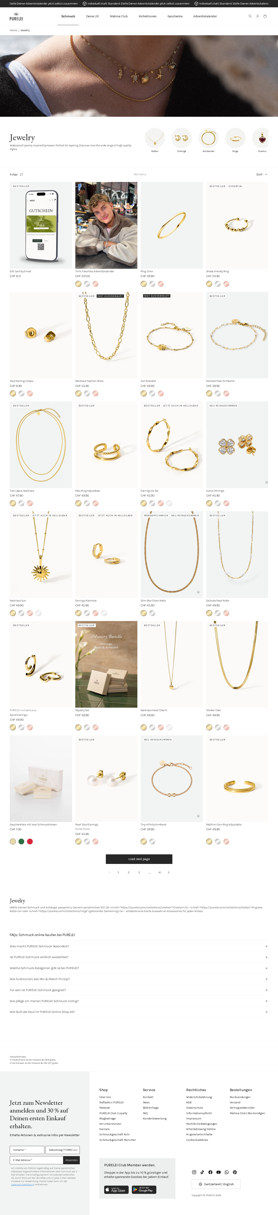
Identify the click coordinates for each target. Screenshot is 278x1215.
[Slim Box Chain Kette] (172, 554)
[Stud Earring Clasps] (41, 335)
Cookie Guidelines (197, 1140)
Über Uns (105, 1097)
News (146, 1102)
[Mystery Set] (106, 664)
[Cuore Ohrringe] (237, 444)
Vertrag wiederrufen (242, 1107)
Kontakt (148, 1097)
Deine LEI (92, 16)
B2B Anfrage (151, 1107)
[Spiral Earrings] (41, 664)
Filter (14, 174)
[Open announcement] (139, 3)
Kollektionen (148, 16)
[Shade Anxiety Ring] (237, 225)
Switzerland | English (219, 1184)
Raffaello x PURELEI (111, 1102)
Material (104, 1107)
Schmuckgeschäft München (117, 1140)
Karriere (104, 1129)
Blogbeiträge (107, 1118)
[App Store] (116, 1190)
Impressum (193, 1118)
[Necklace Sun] (41, 554)
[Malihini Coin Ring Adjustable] (237, 778)
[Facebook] (210, 1172)
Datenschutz (194, 1107)
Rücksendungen (240, 1097)
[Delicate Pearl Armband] (237, 335)
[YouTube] (218, 1172)
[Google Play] (144, 1190)
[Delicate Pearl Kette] (237, 554)
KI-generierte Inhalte (199, 1134)
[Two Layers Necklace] (41, 444)
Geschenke (174, 16)
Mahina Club (119, 16)
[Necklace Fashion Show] (106, 335)
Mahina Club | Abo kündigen (247, 1113)
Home (13, 30)
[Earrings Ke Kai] (172, 444)
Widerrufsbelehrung (199, 1097)
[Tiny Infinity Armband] (172, 778)
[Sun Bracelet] (172, 335)
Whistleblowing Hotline (201, 1129)
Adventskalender (205, 16)
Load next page (139, 859)
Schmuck (68, 16)
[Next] (168, 872)
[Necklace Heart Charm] (172, 664)
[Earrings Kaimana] (106, 554)
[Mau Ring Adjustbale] (106, 444)
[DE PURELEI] (16, 16)
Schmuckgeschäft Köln (114, 1134)
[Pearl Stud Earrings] (106, 778)
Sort (259, 174)
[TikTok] (202, 1172)
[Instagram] (194, 1172)
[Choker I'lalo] (237, 664)
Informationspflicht (199, 1113)
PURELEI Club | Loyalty (113, 1113)
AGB (188, 1102)
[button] (250, 16)
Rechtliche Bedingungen (201, 1124)
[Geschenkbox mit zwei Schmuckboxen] (41, 778)
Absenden (71, 1160)
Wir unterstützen (110, 1124)
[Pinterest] (234, 1172)
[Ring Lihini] (172, 225)
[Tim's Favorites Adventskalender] (106, 225)
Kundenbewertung (154, 1118)
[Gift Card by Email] (41, 225)
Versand (235, 1102)
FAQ (145, 1113)
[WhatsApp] (226, 1172)
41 (160, 872)
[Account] (257, 16)
